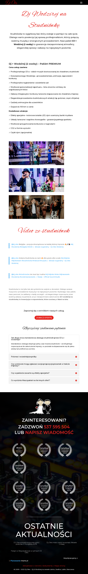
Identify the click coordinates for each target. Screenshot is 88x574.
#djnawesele (64, 274)
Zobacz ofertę (44, 318)
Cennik (38, 566)
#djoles (67, 258)
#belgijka (23, 247)
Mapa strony (59, 566)
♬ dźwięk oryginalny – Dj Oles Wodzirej (48, 247)
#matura (35, 261)
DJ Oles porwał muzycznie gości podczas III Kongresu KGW (26, 543)
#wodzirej (15, 247)
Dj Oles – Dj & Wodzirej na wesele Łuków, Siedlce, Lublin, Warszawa (49, 569)
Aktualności (28, 566)
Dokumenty (48, 566)
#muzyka (43, 261)
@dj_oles (14, 244)
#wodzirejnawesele (27, 277)
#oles (57, 274)
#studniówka (27, 261)
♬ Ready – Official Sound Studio (48, 277)
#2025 (30, 247)
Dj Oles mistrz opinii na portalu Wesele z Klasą (62, 543)
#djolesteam (16, 261)
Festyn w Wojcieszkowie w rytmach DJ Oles (26, 552)
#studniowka (24, 274)
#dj (72, 244)
